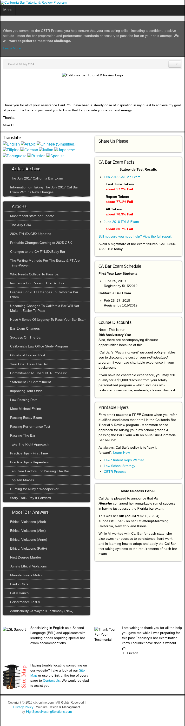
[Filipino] (11, 150)
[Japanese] (64, 150)
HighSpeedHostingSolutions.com (49, 711)
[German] (29, 150)
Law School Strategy (119, 466)
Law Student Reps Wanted (124, 460)
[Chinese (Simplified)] (56, 144)
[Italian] (46, 150)
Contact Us (51, 680)
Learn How (121, 452)
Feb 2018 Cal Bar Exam (122, 177)
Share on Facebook (106, 147)
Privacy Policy (23, 707)
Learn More (12, 48)
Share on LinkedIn (101, 147)
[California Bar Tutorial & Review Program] (33, 3)
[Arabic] (28, 144)
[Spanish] (55, 155)
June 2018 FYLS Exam (121, 222)
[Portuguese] (14, 155)
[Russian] (36, 155)
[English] (11, 144)
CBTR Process (115, 471)
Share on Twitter (110, 147)
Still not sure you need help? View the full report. (135, 236)
